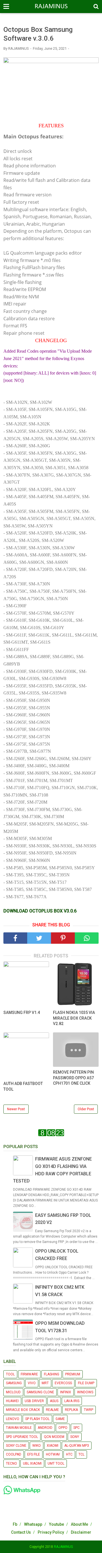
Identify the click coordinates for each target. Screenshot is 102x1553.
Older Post (86, 1109)
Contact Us (21, 1532)
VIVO (32, 1383)
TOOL (10, 1374)
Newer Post (16, 1109)
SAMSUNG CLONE (40, 1392)
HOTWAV (53, 1454)
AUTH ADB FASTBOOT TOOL (23, 1086)
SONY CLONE (16, 1446)
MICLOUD (13, 1392)
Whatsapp (33, 1524)
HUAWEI (12, 1401)
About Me (79, 1524)
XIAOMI (52, 1446)
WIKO (36, 1446)
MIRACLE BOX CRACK (23, 1410)
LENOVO (12, 1419)
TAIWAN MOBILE (19, 1428)
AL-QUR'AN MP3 (76, 1446)
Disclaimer (81, 1532)
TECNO (11, 1463)
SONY (74, 1437)
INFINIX (65, 1392)
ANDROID (45, 1428)
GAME (60, 1419)
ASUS (54, 1401)
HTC (69, 1454)
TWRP (88, 1410)
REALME (52, 1410)
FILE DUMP (86, 1383)
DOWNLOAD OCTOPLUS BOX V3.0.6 (39, 911)
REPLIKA (71, 1410)
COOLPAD (13, 1454)
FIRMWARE (29, 1374)
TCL (81, 1454)
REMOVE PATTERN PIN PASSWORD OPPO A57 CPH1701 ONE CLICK (73, 1078)
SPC (76, 1428)
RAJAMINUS (51, 6)
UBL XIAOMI (32, 1463)
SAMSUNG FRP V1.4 (21, 1012)
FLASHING (51, 1374)
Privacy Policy (51, 1532)
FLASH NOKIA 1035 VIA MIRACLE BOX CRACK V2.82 (74, 1018)
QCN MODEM (54, 1437)
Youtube (56, 1524)
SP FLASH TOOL (37, 1419)
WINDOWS (85, 1392)
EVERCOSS (63, 1383)
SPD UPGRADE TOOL (22, 1437)
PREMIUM (72, 1374)
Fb (15, 1524)
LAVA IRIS (71, 1401)
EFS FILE (33, 1454)
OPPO (62, 1428)
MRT (45, 1383)
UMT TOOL (56, 1463)
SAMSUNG (14, 1383)
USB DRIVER (34, 1401)
